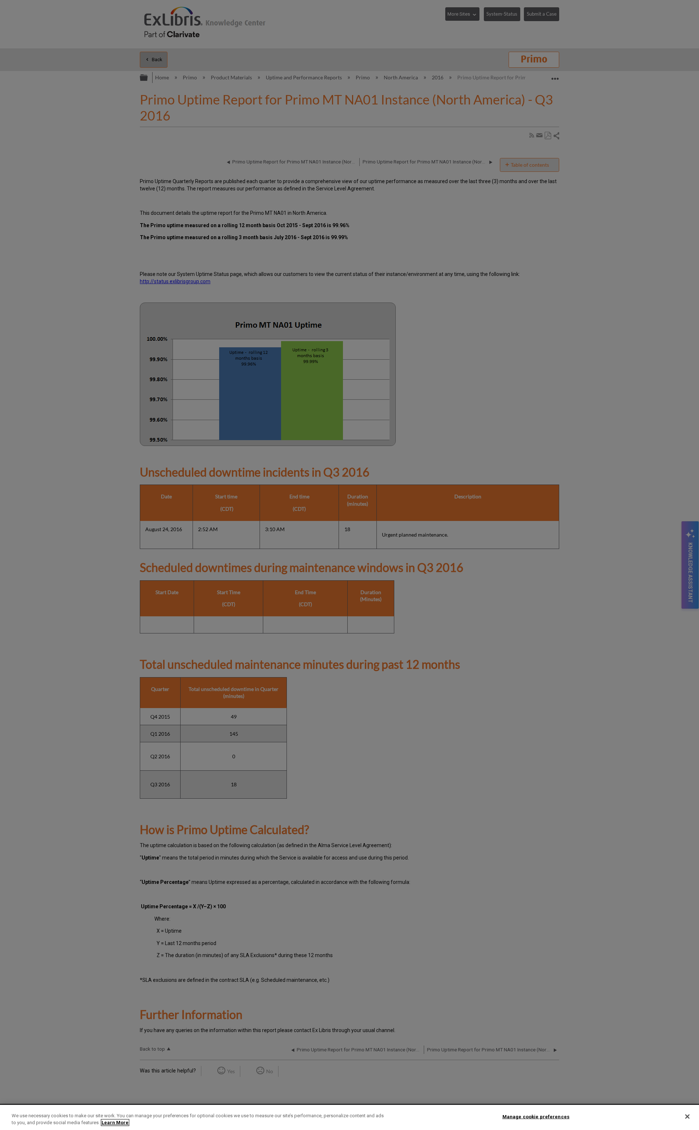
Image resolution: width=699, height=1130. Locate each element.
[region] (349, 1117)
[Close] (687, 1117)
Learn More (115, 1122)
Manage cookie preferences (535, 1116)
